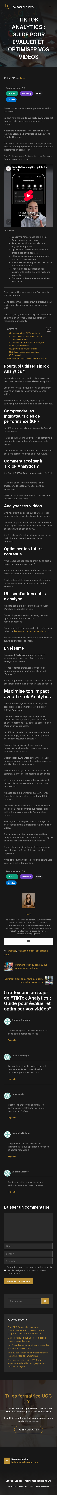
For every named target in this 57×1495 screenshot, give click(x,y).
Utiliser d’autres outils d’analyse (25, 352)
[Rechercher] (45, 1301)
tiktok (6, 954)
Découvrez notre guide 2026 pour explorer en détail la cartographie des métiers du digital (27, 1363)
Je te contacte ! (28, 1429)
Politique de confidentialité (38, 1481)
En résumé (16, 355)
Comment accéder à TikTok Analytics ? (29, 342)
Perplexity (26, 93)
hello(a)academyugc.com (24, 1462)
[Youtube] (28, 941)
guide (31, 950)
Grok (38, 93)
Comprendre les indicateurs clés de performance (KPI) (27, 337)
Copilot (11, 100)
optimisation (42, 950)
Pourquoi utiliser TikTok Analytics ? (26, 333)
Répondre (12, 1040)
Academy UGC (23, 6)
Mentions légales (14, 1481)
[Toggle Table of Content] (47, 329)
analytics (11, 950)
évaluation (22, 950)
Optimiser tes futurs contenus (24, 349)
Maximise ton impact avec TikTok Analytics (27, 358)
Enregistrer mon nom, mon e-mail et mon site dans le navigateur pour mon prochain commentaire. (29, 1270)
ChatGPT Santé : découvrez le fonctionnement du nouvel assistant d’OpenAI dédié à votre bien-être (26, 1330)
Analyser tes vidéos (20, 346)
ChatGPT (12, 93)
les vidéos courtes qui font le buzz (31, 631)
